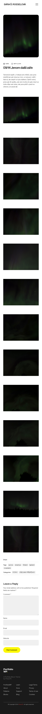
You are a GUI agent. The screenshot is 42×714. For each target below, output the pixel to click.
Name (5, 618)
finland (25, 565)
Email (5, 628)
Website (6, 638)
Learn (18, 685)
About (5, 688)
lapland (31, 565)
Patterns (6, 691)
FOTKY (15, 572)
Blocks (5, 694)
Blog (17, 694)
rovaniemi (7, 568)
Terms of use (33, 691)
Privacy (31, 688)
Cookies (32, 694)
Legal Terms (33, 685)
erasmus (18, 565)
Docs (18, 688)
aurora (11, 565)
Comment (7, 594)
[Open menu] (37, 4)
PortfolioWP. (7, 685)
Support (19, 691)
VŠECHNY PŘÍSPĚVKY (27, 572)
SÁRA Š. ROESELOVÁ (15, 4)
